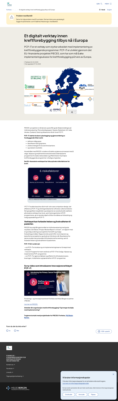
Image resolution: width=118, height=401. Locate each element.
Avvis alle (82, 394)
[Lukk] (113, 374)
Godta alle (68, 394)
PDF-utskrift (105, 331)
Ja (9, 330)
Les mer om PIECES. (31, 304)
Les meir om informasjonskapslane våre (76, 383)
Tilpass (93, 394)
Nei (18, 330)
